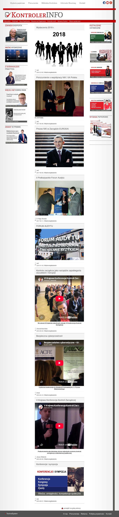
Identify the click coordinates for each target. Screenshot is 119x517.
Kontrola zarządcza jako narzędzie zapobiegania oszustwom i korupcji (58, 271)
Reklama (84, 513)
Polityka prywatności (96, 513)
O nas (65, 513)
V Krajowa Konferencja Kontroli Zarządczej (56, 399)
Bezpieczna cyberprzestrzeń (49, 335)
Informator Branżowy (68, 3)
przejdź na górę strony (72, 508)
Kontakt (82, 3)
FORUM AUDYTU (44, 225)
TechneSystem (11, 513)
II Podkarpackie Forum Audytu (50, 177)
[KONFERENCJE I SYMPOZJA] (101, 87)
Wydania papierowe (17, 3)
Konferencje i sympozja (47, 464)
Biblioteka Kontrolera (49, 3)
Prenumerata (33, 3)
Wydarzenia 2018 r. (45, 27)
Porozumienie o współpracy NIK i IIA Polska (56, 77)
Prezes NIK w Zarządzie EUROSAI (52, 128)
